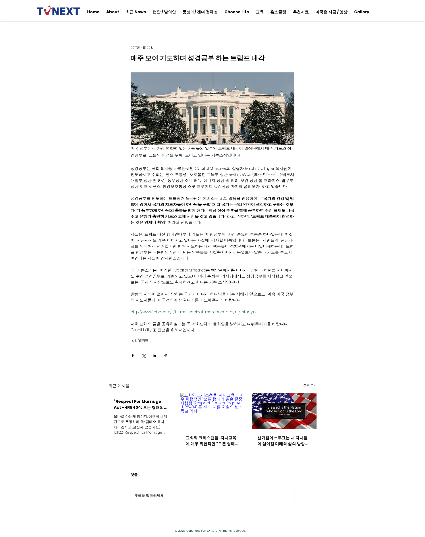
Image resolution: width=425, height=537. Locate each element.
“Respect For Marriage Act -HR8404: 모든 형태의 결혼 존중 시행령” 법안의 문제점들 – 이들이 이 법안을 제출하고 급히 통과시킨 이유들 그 (140, 404)
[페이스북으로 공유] (133, 355)
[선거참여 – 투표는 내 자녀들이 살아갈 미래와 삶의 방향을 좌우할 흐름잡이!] (284, 411)
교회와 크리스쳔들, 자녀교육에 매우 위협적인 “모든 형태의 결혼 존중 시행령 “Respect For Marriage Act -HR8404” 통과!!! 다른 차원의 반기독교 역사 (212, 441)
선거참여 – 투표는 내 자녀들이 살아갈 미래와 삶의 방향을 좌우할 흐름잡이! (283, 441)
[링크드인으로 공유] (154, 355)
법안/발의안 (139, 340)
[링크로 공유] (165, 355)
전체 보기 (310, 385)
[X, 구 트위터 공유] (143, 355)
